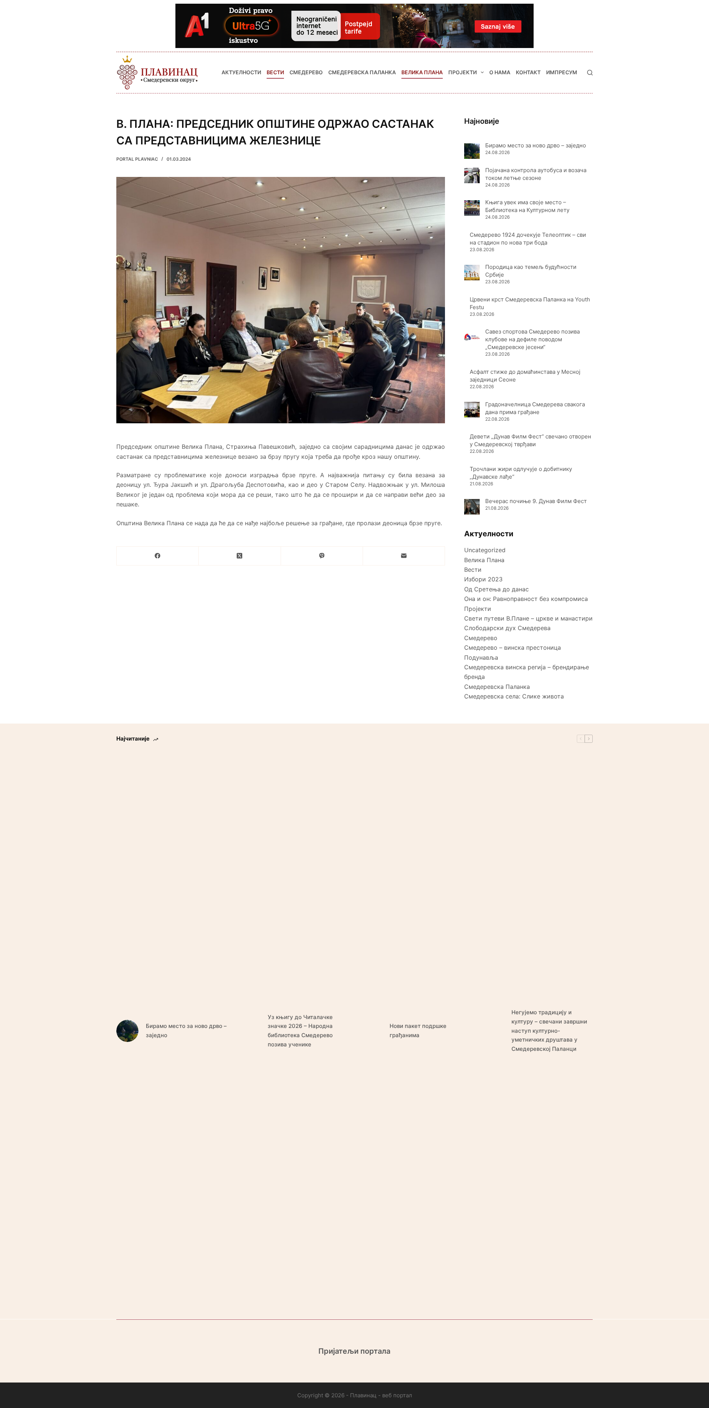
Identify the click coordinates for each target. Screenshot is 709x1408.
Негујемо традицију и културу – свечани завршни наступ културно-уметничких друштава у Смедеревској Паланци (549, 1030)
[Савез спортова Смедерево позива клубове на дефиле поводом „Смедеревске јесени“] (472, 337)
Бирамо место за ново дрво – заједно (536, 145)
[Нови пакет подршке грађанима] (371, 1031)
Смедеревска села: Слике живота (514, 696)
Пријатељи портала (354, 1351)
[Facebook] (158, 556)
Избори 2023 (483, 579)
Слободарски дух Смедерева (507, 628)
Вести (275, 72)
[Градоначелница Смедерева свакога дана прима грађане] (472, 409)
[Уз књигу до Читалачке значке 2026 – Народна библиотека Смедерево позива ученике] (249, 1031)
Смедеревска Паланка (362, 72)
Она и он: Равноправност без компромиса (526, 598)
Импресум (561, 72)
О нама (499, 72)
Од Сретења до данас (496, 589)
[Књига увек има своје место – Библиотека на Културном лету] (472, 208)
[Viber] (322, 556)
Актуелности (241, 72)
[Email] (404, 556)
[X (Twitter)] (240, 556)
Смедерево (306, 72)
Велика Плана (422, 72)
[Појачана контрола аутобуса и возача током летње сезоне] (472, 175)
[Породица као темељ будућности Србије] (472, 272)
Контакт (528, 72)
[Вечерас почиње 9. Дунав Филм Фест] (472, 507)
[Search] (590, 72)
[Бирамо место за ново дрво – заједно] (472, 151)
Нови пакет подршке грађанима (418, 1030)
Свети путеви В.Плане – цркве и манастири (528, 618)
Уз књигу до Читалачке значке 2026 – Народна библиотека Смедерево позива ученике (300, 1031)
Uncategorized (485, 550)
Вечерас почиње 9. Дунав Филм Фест (536, 501)
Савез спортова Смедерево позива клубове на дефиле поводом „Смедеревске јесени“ (532, 339)
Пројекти (462, 72)
